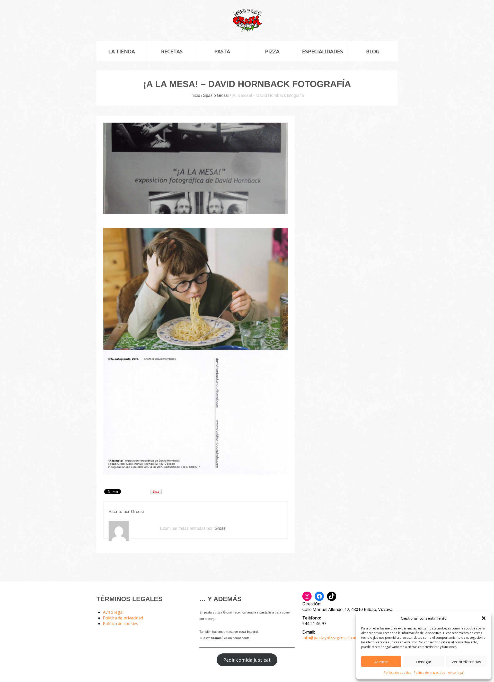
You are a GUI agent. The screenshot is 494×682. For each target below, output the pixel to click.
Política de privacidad (429, 672)
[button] (483, 618)
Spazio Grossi (216, 95)
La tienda (121, 51)
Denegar (423, 661)
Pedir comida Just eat (247, 660)
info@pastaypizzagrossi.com (329, 638)
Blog (372, 51)
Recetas (172, 51)
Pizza (272, 51)
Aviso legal (456, 672)
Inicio (195, 95)
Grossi (137, 511)
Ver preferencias (466, 661)
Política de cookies (397, 672)
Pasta (222, 51)
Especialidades (322, 51)
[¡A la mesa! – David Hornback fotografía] (195, 168)
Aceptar (381, 661)
